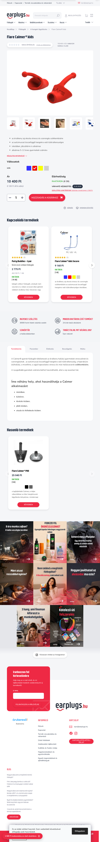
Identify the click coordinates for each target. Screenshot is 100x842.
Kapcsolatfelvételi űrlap (81, 741)
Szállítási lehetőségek (72, 190)
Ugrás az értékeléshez (43, 45)
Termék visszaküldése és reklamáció (38, 3)
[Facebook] (71, 733)
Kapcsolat (18, 3)
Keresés (58, 15)
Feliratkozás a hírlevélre (27, 704)
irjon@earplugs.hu (81, 727)
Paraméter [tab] (34, 349)
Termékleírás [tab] (16, 349)
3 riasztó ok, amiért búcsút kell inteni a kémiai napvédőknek (19, 810)
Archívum (14, 817)
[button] (92, 265)
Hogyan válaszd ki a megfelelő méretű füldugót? (19, 776)
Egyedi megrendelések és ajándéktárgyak (47, 759)
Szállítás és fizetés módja (47, 748)
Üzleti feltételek (44, 740)
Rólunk (9, 3)
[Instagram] (76, 733)
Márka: (63, 46)
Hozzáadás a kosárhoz (44, 197)
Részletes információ (16, 156)
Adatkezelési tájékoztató (47, 744)
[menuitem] (11, 22)
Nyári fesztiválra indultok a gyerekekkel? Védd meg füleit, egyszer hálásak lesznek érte (20, 802)
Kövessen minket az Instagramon (52, 655)
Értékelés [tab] (50, 349)
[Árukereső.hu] (20, 721)
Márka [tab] (82, 349)
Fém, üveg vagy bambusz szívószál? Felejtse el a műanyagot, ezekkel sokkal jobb (20, 784)
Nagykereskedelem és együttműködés (46, 753)
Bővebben (28, 297)
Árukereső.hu (20, 724)
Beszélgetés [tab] (67, 349)
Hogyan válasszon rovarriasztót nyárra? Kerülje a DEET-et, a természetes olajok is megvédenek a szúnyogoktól (20, 793)
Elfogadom (80, 831)
